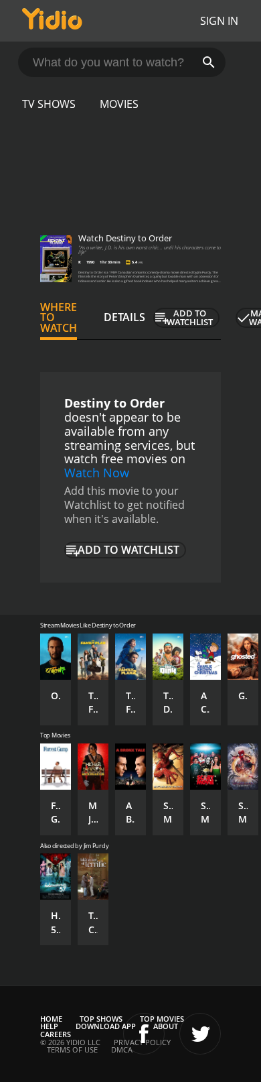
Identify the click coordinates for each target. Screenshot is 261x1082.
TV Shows (49, 104)
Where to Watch (58, 318)
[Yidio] (52, 21)
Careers (55, 1034)
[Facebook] (144, 1034)
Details (124, 317)
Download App (106, 1026)
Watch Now (96, 473)
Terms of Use (72, 1049)
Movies (119, 104)
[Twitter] (200, 1034)
